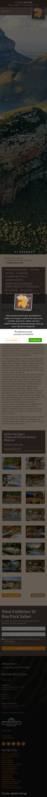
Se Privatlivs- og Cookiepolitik (23, 334)
